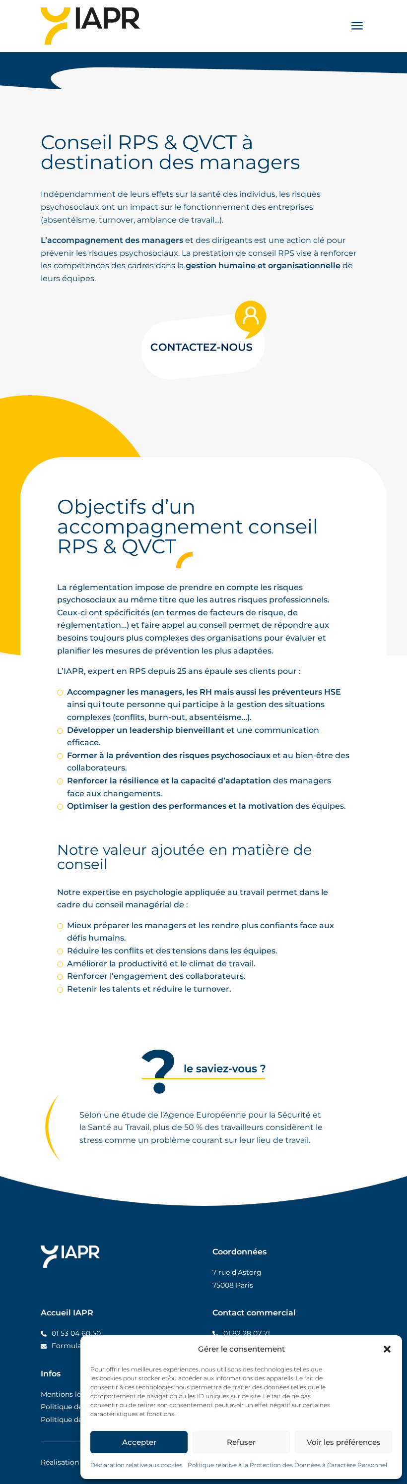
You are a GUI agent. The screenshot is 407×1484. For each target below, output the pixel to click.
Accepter (139, 1442)
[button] (387, 1349)
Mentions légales (70, 1394)
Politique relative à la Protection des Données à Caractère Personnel (287, 1465)
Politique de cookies (76, 1419)
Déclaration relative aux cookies (136, 1465)
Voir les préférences (344, 1442)
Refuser (241, 1442)
